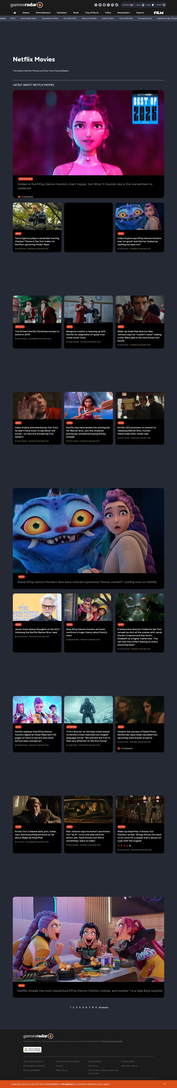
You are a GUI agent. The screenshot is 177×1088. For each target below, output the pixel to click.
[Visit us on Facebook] (108, 4)
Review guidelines (31, 1070)
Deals (76, 12)
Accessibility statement (34, 1066)
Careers (59, 1066)
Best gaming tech (145, 18)
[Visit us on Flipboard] (100, 4)
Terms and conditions (33, 1061)
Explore (140, 12)
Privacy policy (94, 1061)
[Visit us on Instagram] (112, 4)
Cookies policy (128, 1061)
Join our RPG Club (126, 18)
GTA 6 (13, 18)
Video (108, 12)
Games (26, 12)
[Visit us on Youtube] (104, 4)
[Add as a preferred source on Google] (32, 1050)
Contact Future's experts (68, 1061)
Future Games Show (28, 18)
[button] (161, 5)
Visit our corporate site (112, 1041)
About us (92, 1066)
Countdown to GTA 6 (50, 18)
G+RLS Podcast (108, 18)
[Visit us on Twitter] (95, 4)
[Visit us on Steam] (116, 4)
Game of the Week (89, 18)
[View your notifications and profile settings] (152, 5)
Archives (103, 1007)
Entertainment (43, 12)
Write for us (61, 1070)
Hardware (62, 12)
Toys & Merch (92, 12)
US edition (67, 1084)
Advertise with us (129, 1066)
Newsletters (124, 12)
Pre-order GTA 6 (70, 18)
